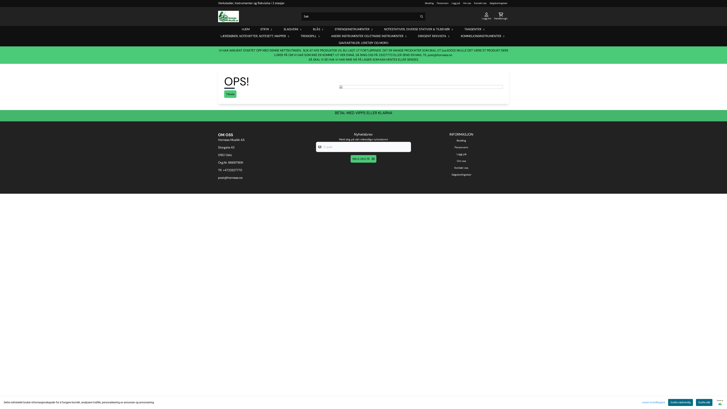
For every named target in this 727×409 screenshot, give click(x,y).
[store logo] (228, 16)
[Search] (421, 16)
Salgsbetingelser (498, 3)
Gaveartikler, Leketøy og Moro (363, 43)
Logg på (456, 3)
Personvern (443, 3)
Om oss (467, 3)
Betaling (429, 3)
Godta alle (704, 402)
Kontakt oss (480, 3)
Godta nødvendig (680, 402)
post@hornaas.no (440, 55)
